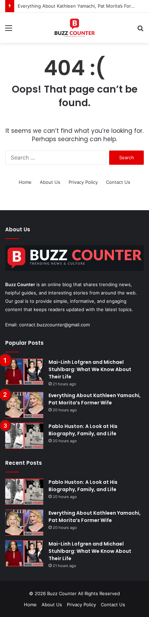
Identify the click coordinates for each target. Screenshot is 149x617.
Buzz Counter (20, 284)
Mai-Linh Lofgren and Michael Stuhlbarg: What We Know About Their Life (90, 369)
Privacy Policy (83, 182)
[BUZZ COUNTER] (74, 27)
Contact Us (118, 182)
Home (25, 182)
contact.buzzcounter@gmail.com (54, 324)
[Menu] (8, 30)
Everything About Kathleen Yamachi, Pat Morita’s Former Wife (95, 399)
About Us (50, 182)
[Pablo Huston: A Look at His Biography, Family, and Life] (24, 436)
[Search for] (140, 30)
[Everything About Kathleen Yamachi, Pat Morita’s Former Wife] (24, 405)
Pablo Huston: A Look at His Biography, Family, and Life (83, 430)
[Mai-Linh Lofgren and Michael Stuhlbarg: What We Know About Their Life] (24, 372)
